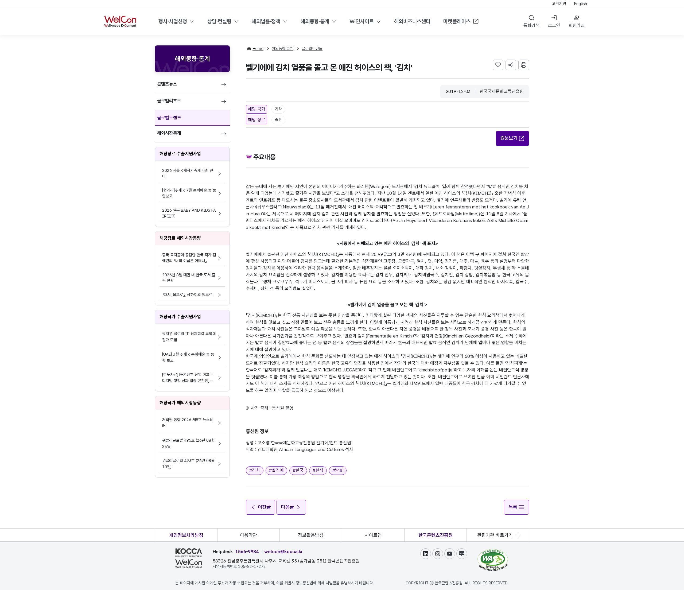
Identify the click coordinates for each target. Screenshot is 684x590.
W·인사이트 (361, 21)
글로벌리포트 (169, 100)
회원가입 (577, 25)
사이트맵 (373, 535)
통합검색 (531, 25)
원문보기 (508, 138)
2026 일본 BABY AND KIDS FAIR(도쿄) (189, 213)
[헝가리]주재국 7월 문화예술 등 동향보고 (189, 193)
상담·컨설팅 (219, 21)
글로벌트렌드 (169, 117)
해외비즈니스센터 (412, 21)
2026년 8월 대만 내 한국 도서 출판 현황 (188, 278)
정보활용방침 (311, 535)
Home (257, 48)
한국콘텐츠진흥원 (435, 535)
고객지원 (559, 3)
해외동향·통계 (315, 21)
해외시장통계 (169, 133)
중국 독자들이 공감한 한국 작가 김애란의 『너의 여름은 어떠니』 (189, 258)
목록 (512, 507)
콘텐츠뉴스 (167, 84)
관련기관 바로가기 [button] (495, 535)
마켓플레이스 (457, 21)
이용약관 (248, 535)
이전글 (264, 507)
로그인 (554, 25)
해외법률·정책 (266, 21)
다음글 (287, 507)
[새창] (493, 551)
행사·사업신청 (172, 21)
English (580, 3)
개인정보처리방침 (186, 535)
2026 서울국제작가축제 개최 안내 (187, 173)
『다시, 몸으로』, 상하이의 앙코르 (187, 294)
